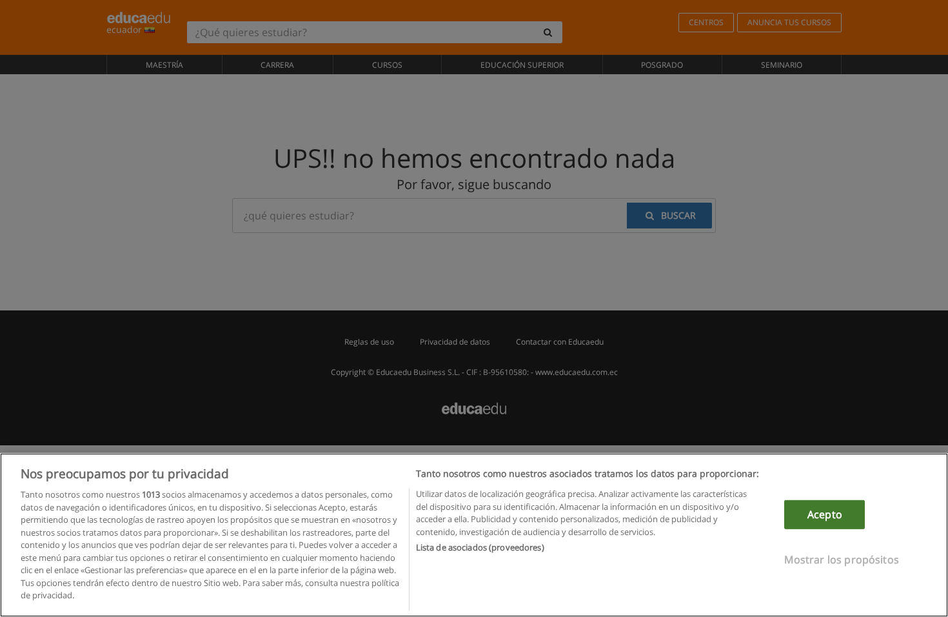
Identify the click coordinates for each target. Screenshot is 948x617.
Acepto (824, 514)
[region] (474, 535)
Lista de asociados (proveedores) (480, 547)
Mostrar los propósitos (841, 559)
